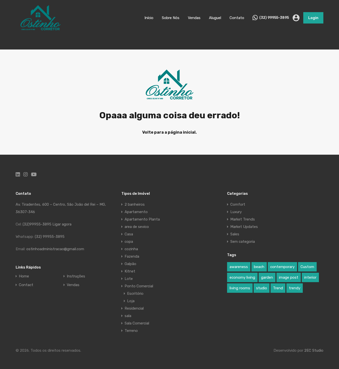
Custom (307, 267)
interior (310, 277)
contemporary (282, 267)
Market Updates (244, 226)
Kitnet (130, 271)
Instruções (76, 276)
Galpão (130, 264)
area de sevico (137, 226)
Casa (129, 234)
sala (128, 316)
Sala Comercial (137, 323)
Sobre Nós (170, 18)
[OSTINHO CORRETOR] (40, 28)
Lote (129, 278)
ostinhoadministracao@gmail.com (55, 249)
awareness (239, 267)
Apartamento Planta (142, 219)
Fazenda (132, 256)
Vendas (194, 18)
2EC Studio (313, 350)
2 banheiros (135, 204)
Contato (237, 18)
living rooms (240, 288)
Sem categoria (242, 241)
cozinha (131, 249)
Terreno (131, 330)
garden (267, 277)
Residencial (134, 308)
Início (148, 18)
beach (259, 267)
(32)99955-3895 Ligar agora (47, 224)
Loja (131, 301)
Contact (26, 285)
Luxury (236, 212)
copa (129, 241)
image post (288, 277)
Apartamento (136, 212)
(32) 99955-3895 (274, 18)
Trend (278, 288)
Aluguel (215, 18)
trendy (294, 288)
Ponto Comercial (139, 286)
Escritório (135, 293)
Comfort (237, 204)
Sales (234, 234)
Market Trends (242, 219)
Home (24, 276)
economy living (242, 277)
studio (261, 288)
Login (313, 18)
